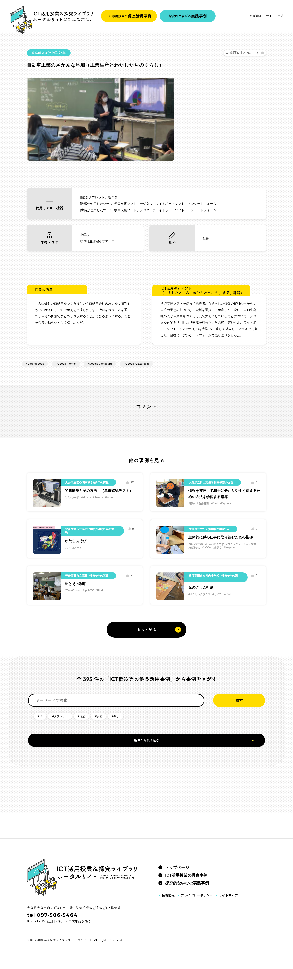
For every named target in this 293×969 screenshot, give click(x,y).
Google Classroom (137, 363)
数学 (116, 716)
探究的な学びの (188, 16)
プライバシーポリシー (197, 895)
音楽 (82, 716)
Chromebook (36, 363)
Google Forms (66, 363)
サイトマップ (274, 15)
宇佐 (99, 716)
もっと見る (146, 630)
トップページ (177, 867)
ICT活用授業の (129, 16)
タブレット (61, 716)
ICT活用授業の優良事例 (186, 875)
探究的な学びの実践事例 (187, 883)
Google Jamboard (100, 363)
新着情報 (168, 895)
